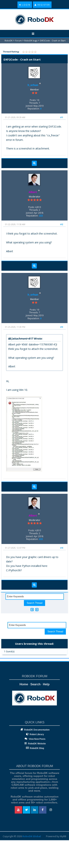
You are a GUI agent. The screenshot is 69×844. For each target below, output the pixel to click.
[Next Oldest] (32, 609)
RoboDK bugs (30, 40)
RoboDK (9, 40)
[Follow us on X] (26, 810)
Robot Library (37, 734)
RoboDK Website (37, 743)
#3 (61, 326)
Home (24, 684)
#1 (61, 117)
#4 (61, 547)
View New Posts (36, 739)
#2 (61, 224)
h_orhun (33, 85)
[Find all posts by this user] (34, 163)
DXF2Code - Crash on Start (53, 40)
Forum (18, 40)
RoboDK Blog (37, 748)
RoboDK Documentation (36, 729)
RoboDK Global (31, 836)
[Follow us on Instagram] (50, 810)
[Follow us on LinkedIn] (34, 810)
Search (35, 684)
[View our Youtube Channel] (18, 810)
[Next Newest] (36, 609)
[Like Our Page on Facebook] (42, 810)
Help (46, 684)
